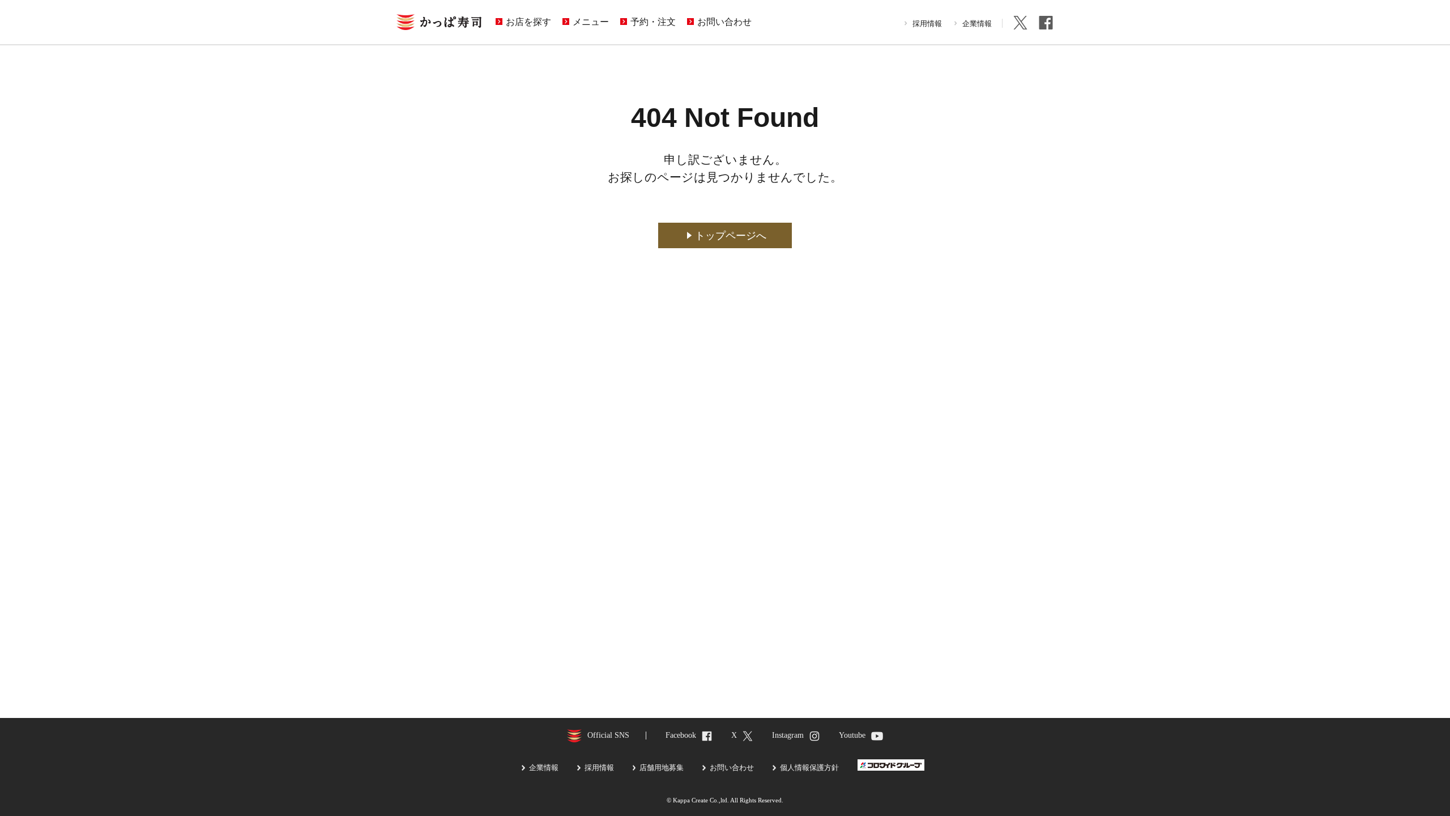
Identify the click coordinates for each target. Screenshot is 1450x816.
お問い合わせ (724, 22)
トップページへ (730, 235)
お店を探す (528, 22)
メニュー (591, 22)
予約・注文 (653, 22)
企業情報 (977, 23)
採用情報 (927, 23)
